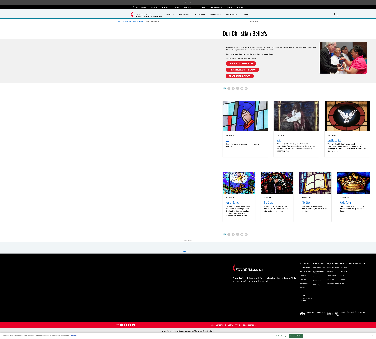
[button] (336, 14)
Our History (303, 275)
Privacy (238, 325)
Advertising (221, 325)
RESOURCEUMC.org (216, 7)
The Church (269, 202)
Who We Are (170, 14)
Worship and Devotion (333, 267)
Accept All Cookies (296, 336)
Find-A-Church (188, 7)
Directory (165, 7)
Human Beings (232, 202)
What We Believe (138, 21)
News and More (215, 14)
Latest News (343, 267)
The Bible (306, 202)
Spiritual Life (330, 279)
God (227, 140)
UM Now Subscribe (332, 275)
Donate (246, 14)
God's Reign (345, 202)
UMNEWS (229, 7)
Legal (230, 325)
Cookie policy (74, 335)
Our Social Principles (241, 63)
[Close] (373, 335)
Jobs (212, 325)
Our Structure (304, 283)
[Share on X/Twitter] (233, 88)
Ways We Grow (199, 14)
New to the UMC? (232, 14)
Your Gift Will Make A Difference (306, 299)
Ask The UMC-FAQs (305, 271)
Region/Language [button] (140, 7)
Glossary (302, 287)
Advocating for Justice (319, 277)
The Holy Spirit (334, 140)
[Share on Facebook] (228, 88)
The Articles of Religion (242, 69)
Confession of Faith (240, 76)
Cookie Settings (250, 325)
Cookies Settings (281, 336)
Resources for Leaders (333, 283)
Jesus (279, 140)
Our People (303, 279)
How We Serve (184, 14)
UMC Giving (316, 285)
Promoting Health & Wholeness (318, 272)
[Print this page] (241, 88)
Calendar (176, 7)
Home (118, 21)
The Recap (343, 275)
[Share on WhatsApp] (237, 88)
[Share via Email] (246, 88)
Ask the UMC (201, 7)
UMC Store (154, 7)
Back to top (189, 252)
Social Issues (317, 281)
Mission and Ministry (319, 267)
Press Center (343, 271)
